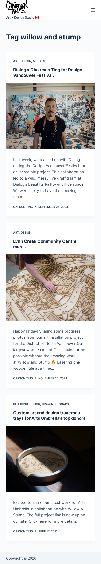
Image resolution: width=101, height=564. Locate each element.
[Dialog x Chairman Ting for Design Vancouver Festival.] (50, 116)
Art (16, 61)
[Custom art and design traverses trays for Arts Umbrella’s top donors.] (50, 459)
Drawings (49, 404)
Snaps (64, 404)
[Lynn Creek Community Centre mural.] (50, 287)
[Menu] (93, 10)
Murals (39, 61)
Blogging (20, 404)
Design (26, 61)
